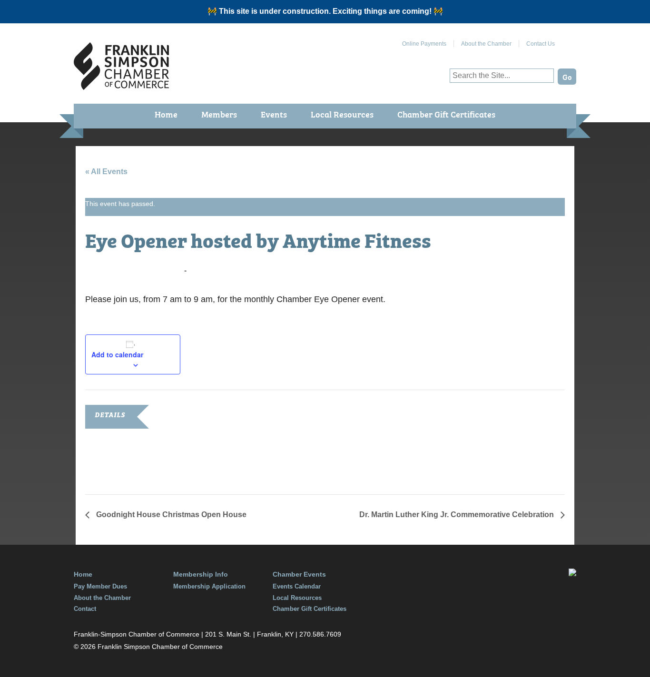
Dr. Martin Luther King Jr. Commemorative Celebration (457, 514)
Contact (85, 608)
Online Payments (424, 44)
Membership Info (200, 574)
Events (274, 114)
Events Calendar (297, 586)
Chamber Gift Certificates (446, 114)
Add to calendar (117, 354)
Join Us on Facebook (569, 40)
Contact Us (540, 44)
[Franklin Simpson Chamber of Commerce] (121, 85)
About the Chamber (486, 44)
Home (166, 114)
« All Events (106, 171)
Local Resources (342, 114)
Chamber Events (299, 574)
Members (219, 114)
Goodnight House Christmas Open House (170, 514)
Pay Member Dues (100, 586)
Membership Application (209, 586)
